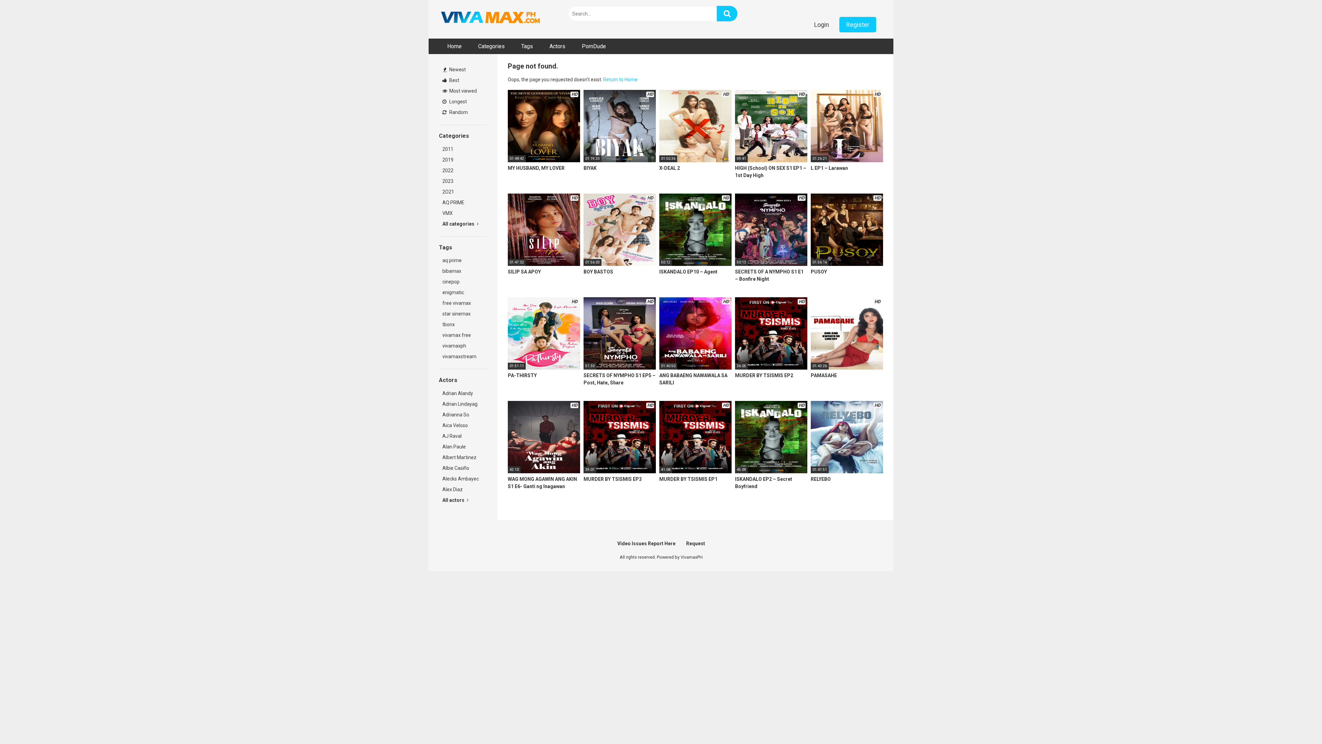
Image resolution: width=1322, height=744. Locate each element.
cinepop (451, 282)
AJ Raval (452, 436)
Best (453, 80)
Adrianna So (455, 414)
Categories (491, 46)
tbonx (448, 324)
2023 (447, 181)
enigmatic (453, 292)
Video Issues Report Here (646, 543)
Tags (527, 46)
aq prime (452, 260)
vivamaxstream (459, 356)
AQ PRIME (453, 202)
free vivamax (456, 303)
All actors (453, 500)
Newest (457, 69)
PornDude (594, 46)
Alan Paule (454, 447)
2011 (447, 149)
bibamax (451, 271)
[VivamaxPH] (490, 17)
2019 (447, 160)
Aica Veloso (455, 425)
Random (458, 112)
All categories (458, 224)
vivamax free (456, 335)
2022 (447, 170)
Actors (557, 46)
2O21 (448, 192)
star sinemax (456, 314)
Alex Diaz (452, 489)
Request (695, 543)
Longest (457, 101)
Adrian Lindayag (460, 404)
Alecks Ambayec (460, 479)
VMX (447, 213)
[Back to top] (1299, 723)
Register (857, 24)
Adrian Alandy (457, 393)
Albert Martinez (459, 457)
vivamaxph (454, 346)
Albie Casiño (455, 468)
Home (454, 46)
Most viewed (462, 91)
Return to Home (620, 79)
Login (821, 24)
